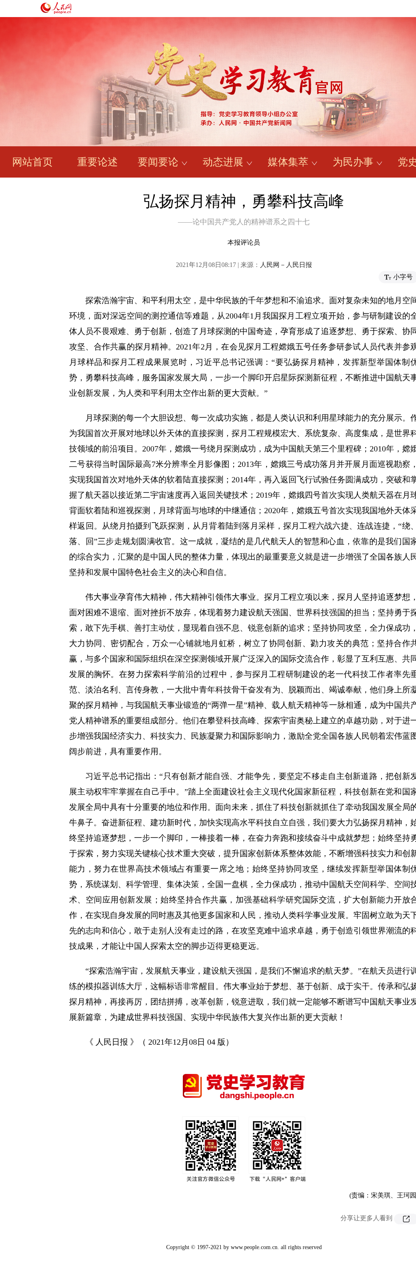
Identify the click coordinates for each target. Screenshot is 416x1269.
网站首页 (32, 161)
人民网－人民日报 (286, 264)
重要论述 (97, 161)
